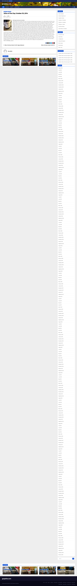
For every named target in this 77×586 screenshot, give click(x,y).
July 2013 (60, 400)
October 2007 (61, 546)
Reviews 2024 (69, 584)
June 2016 (60, 326)
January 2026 (61, 82)
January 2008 (61, 539)
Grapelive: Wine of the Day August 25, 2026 (9, 62)
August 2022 (60, 169)
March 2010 (60, 484)
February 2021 (61, 207)
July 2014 (60, 374)
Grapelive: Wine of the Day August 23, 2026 (46, 62)
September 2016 (61, 319)
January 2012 (61, 438)
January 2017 (61, 311)
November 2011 (61, 442)
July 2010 (60, 476)
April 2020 (60, 228)
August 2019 (60, 245)
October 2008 (61, 520)
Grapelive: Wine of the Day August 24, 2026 (28, 62)
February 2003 (61, 554)
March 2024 (60, 129)
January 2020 (61, 235)
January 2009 (61, 514)
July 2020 (60, 222)
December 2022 (61, 161)
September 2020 (61, 218)
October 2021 (61, 190)
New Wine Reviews (61, 26)
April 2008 (60, 533)
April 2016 (60, 330)
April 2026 (60, 76)
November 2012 (61, 417)
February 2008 (61, 537)
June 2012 (60, 427)
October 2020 (61, 216)
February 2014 (61, 385)
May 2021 (60, 201)
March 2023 (60, 154)
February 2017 (61, 309)
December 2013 (61, 389)
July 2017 (60, 298)
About (46, 582)
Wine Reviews (9, 11)
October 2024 (61, 114)
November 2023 (61, 137)
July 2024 (60, 120)
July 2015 (60, 349)
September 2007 (61, 548)
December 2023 (61, 135)
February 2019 (61, 258)
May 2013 (60, 404)
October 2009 (61, 495)
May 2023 (60, 150)
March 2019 (60, 256)
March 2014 (60, 383)
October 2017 (61, 292)
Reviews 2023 (64, 584)
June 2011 (60, 453)
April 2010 (60, 482)
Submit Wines (73, 584)
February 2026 (61, 80)
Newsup (14, 583)
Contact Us (51, 582)
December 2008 (61, 516)
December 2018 (61, 262)
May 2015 (60, 353)
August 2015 (60, 347)
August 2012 (60, 423)
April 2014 (60, 381)
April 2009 (60, 508)
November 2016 (61, 315)
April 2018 (60, 279)
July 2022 (60, 171)
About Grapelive (61, 13)
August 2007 (61, 550)
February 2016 (61, 334)
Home (44, 582)
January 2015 (61, 362)
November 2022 (61, 163)
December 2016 (61, 313)
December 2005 (61, 552)
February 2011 (61, 461)
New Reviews (55, 582)
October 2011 (61, 444)
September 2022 (61, 167)
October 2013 (61, 393)
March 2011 (60, 459)
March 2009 (60, 510)
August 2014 (60, 372)
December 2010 (61, 465)
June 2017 (60, 300)
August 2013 (60, 398)
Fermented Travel (61, 34)
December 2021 (61, 186)
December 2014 (61, 364)
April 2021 (60, 203)
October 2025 (61, 89)
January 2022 (61, 184)
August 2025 (60, 93)
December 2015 (61, 338)
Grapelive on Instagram (62, 22)
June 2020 (60, 224)
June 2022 (60, 173)
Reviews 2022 (60, 584)
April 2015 (60, 355)
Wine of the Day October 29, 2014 (47, 45)
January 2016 (61, 336)
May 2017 (60, 302)
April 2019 (60, 254)
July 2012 (60, 425)
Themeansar (17, 583)
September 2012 (61, 421)
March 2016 (60, 332)
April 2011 (60, 457)
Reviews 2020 (69, 582)
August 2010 (60, 474)
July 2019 (60, 247)
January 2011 (61, 463)
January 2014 (61, 387)
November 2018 (61, 264)
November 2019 (61, 239)
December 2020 (61, 211)
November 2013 (61, 391)
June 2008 (60, 529)
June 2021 (60, 199)
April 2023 (60, 152)
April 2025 (60, 101)
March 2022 (60, 180)
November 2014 (61, 366)
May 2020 (60, 226)
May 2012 (60, 429)
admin (10, 51)
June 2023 (60, 148)
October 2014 (61, 368)
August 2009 (61, 499)
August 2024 (61, 118)
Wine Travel (60, 47)
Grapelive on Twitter (62, 24)
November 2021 (61, 188)
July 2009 (60, 501)
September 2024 (61, 116)
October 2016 (61, 317)
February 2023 (61, 156)
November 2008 (61, 518)
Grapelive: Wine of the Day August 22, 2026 (65, 59)
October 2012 (61, 419)
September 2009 (61, 497)
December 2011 (61, 440)
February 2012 (61, 436)
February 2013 (61, 410)
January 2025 (61, 108)
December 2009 (61, 491)
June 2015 (60, 351)
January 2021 (61, 209)
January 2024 (61, 133)
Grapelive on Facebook (62, 20)
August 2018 (60, 271)
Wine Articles (5, 11)
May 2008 (60, 531)
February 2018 (61, 283)
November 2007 (61, 544)
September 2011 (61, 446)
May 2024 (60, 125)
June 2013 (60, 402)
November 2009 (61, 493)
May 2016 (60, 328)
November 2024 (61, 112)
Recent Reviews (60, 582)
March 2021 (60, 205)
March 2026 (60, 78)
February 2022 (61, 182)
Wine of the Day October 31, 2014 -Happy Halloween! (14, 45)
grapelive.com (6, 4)
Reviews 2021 (73, 582)
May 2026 (60, 74)
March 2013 (60, 408)
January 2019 (61, 260)
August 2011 (60, 448)
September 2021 (61, 192)
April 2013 (60, 406)
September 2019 (61, 243)
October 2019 (61, 241)
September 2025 (61, 91)
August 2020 (60, 220)
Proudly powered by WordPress (6, 583)
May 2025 (60, 99)
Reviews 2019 (64, 582)
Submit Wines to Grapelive (63, 28)
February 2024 (61, 131)
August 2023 (60, 144)
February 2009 (61, 512)
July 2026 (60, 70)
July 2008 (60, 527)
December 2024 (61, 110)
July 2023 (60, 146)
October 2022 (61, 165)
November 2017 (61, 290)
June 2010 (60, 478)
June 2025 (60, 97)
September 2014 (61, 370)
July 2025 (60, 95)
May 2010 (60, 480)
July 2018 (60, 273)
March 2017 (60, 307)
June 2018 (60, 275)
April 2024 (60, 127)
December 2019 (61, 237)
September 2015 (61, 345)
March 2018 (60, 281)
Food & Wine (60, 36)
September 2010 (61, 472)
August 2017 (60, 296)
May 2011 (60, 455)
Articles (49, 582)
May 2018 (60, 277)
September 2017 (61, 294)
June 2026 (60, 72)
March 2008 (60, 535)
